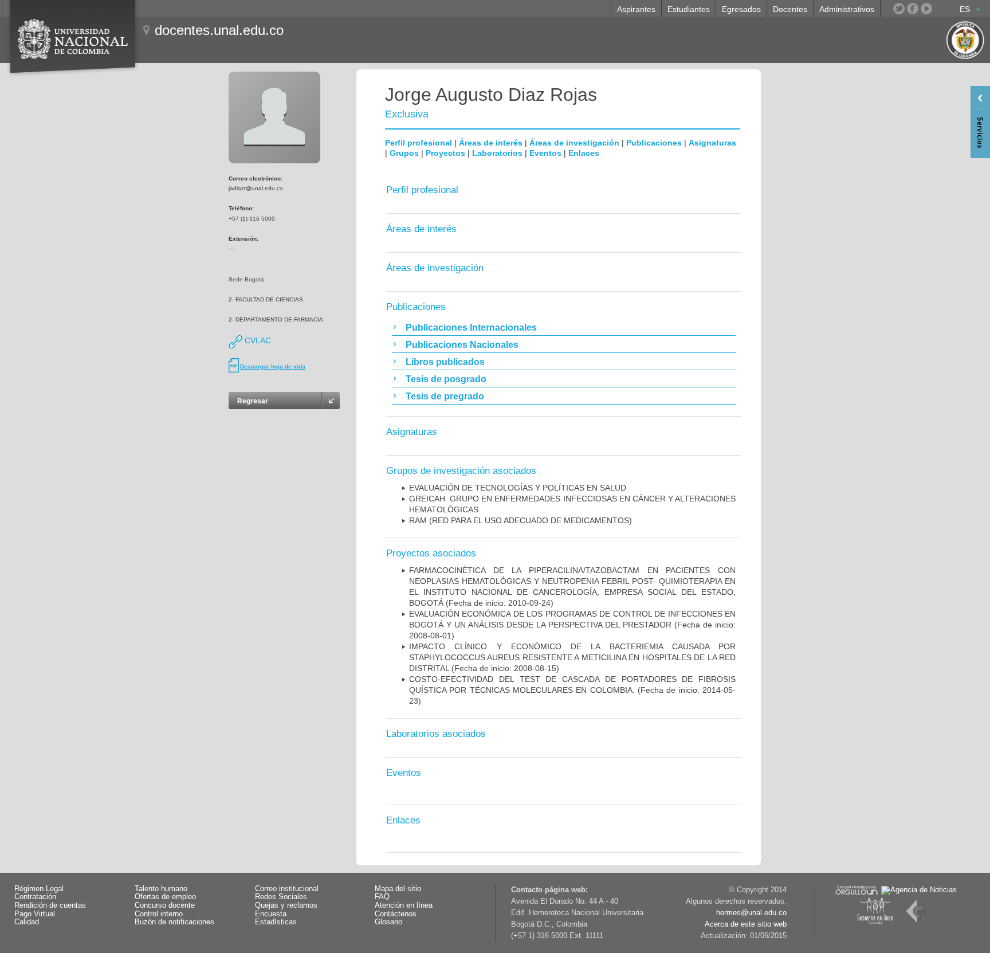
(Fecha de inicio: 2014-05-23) (572, 689)
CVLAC (256, 340)
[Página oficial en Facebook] (912, 8)
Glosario (388, 922)
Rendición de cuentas (50, 905)
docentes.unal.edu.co (219, 30)
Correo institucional (287, 889)
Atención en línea (404, 905)
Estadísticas (276, 922)
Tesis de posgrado (446, 379)
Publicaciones (654, 142)
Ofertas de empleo (165, 897)
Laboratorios (497, 153)
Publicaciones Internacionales (471, 327)
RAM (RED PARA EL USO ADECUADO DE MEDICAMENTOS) (520, 520)
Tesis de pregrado (445, 396)
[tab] (564, 327)
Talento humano (161, 889)
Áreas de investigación (574, 142)
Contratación (35, 897)
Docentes (790, 9)
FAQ (382, 897)
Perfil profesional (418, 142)
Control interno (159, 914)
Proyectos (445, 153)
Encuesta (270, 914)
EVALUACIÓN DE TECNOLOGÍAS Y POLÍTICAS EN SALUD (517, 487)
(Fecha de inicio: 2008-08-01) (572, 624)
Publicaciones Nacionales (462, 345)
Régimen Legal (39, 889)
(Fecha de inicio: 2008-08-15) (572, 657)
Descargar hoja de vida (272, 366)
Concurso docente (165, 905)
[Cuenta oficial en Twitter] (899, 8)
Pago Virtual (34, 914)
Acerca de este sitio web (746, 924)
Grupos (404, 153)
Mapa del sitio (398, 889)
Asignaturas (712, 142)
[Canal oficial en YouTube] (926, 8)
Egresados (741, 9)
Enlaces (583, 153)
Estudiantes (688, 9)
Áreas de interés (490, 142)
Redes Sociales (281, 897)
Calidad (26, 922)
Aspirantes (636, 9)
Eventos (545, 153)
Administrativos (846, 9)
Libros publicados (445, 362)
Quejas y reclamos (286, 905)
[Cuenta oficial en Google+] (940, 8)
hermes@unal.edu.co (751, 913)
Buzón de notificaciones (174, 922)
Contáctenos (396, 914)
